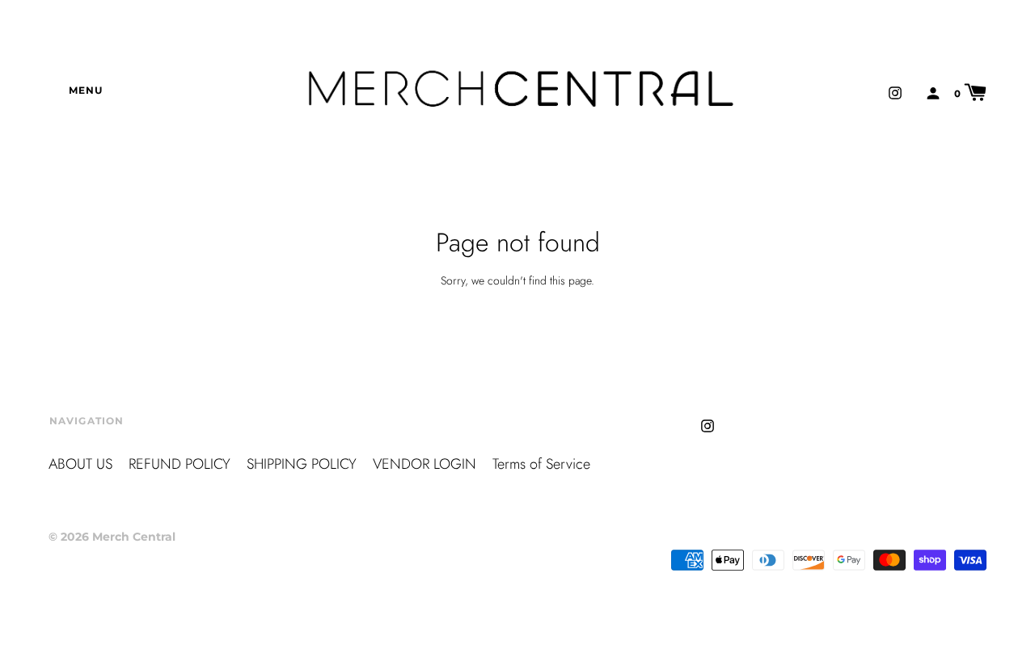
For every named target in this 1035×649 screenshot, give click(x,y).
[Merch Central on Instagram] (895, 91)
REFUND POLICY (179, 463)
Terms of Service (541, 463)
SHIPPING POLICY (302, 463)
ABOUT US (80, 463)
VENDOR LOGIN (424, 463)
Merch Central (133, 536)
